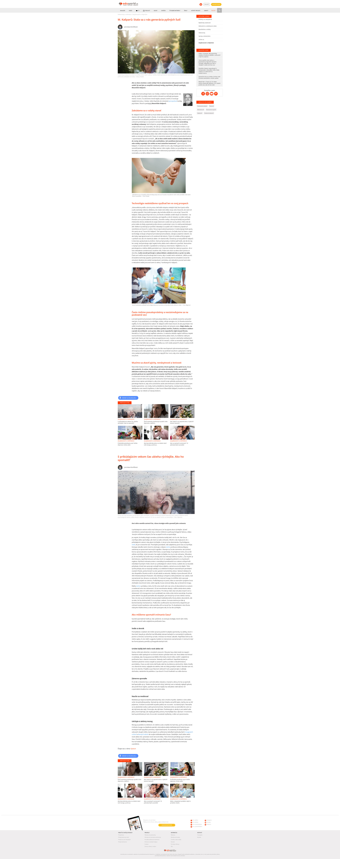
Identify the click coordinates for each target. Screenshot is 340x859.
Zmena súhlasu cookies (150, 846)
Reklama (173, 835)
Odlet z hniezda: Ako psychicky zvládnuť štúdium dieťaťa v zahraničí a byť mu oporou (209, 55)
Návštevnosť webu (175, 837)
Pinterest (209, 824)
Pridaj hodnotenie (122, 842)
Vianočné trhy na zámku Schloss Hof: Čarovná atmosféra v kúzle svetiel (209, 77)
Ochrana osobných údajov (151, 842)
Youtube (209, 822)
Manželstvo (200, 109)
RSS (172, 846)
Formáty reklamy (175, 844)
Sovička (163, 10)
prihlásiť (206, 4)
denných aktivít (143, 734)
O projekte (199, 835)
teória (138, 586)
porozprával (173, 101)
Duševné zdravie (208, 113)
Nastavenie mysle (210, 109)
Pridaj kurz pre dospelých (124, 839)
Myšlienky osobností (205, 23)
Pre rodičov (195, 820)
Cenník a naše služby (176, 839)
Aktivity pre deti (195, 10)
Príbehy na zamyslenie (205, 19)
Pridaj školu (121, 835)
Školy (185, 10)
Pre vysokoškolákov (197, 826)
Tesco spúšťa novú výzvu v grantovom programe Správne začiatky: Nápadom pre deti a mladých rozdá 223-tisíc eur (207, 62)
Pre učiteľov (195, 822)
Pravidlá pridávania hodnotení (152, 839)
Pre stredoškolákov (197, 824)
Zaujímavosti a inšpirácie (139, 14)
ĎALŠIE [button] (213, 10)
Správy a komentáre (204, 36)
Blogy (155, 10)
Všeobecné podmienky (150, 835)
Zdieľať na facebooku (129, 398)
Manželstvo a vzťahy (205, 29)
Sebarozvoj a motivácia (124, 14)
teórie (168, 547)
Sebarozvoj (202, 33)
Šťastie (211, 106)
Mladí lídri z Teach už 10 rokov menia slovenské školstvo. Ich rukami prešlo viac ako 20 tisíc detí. (209, 83)
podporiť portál (216, 4)
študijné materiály (174, 10)
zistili (133, 545)
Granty (206, 10)
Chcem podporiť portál (167, 825)
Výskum (133, 749)
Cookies (146, 844)
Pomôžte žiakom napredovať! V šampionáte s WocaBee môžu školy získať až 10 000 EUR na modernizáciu (209, 71)
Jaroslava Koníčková (131, 27)
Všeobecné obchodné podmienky (153, 837)
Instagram (209, 820)
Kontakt (173, 842)
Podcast (147, 10)
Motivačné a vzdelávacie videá (207, 26)
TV (138, 10)
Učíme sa (201, 39)
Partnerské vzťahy (202, 106)
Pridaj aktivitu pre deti (123, 837)
